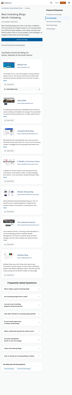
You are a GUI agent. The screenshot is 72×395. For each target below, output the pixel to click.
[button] (56, 3)
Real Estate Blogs (9, 368)
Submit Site (63, 3)
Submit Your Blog (21, 39)
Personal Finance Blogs (23, 368)
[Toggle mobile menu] (69, 3)
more (5, 80)
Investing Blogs (51, 18)
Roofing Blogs (50, 29)
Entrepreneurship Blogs (54, 14)
